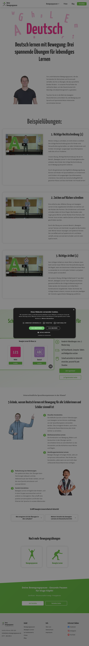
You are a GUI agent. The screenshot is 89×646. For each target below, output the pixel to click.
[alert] (44, 323)
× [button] (73, 309)
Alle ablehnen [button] (52, 328)
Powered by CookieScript (44, 335)
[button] (44, 332)
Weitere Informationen (48, 318)
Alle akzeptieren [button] (37, 328)
